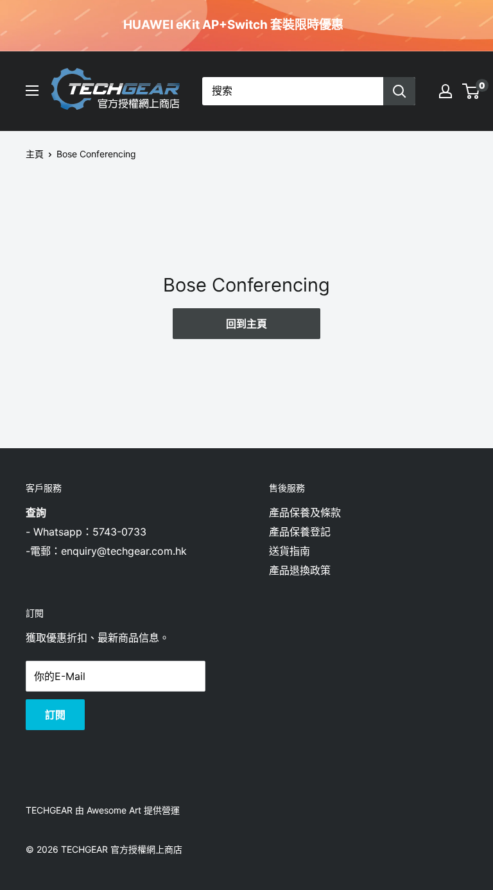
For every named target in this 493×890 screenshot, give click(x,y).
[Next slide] (367, 25)
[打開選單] (32, 90)
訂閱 (55, 714)
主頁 (35, 153)
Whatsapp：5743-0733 (89, 531)
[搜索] (399, 91)
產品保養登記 (300, 531)
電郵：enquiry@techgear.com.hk (108, 551)
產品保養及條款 (305, 512)
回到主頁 (246, 323)
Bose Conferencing (96, 153)
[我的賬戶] (445, 91)
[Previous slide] (354, 25)
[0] (471, 91)
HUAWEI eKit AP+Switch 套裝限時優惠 (233, 25)
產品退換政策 (300, 570)
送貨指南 (289, 551)
